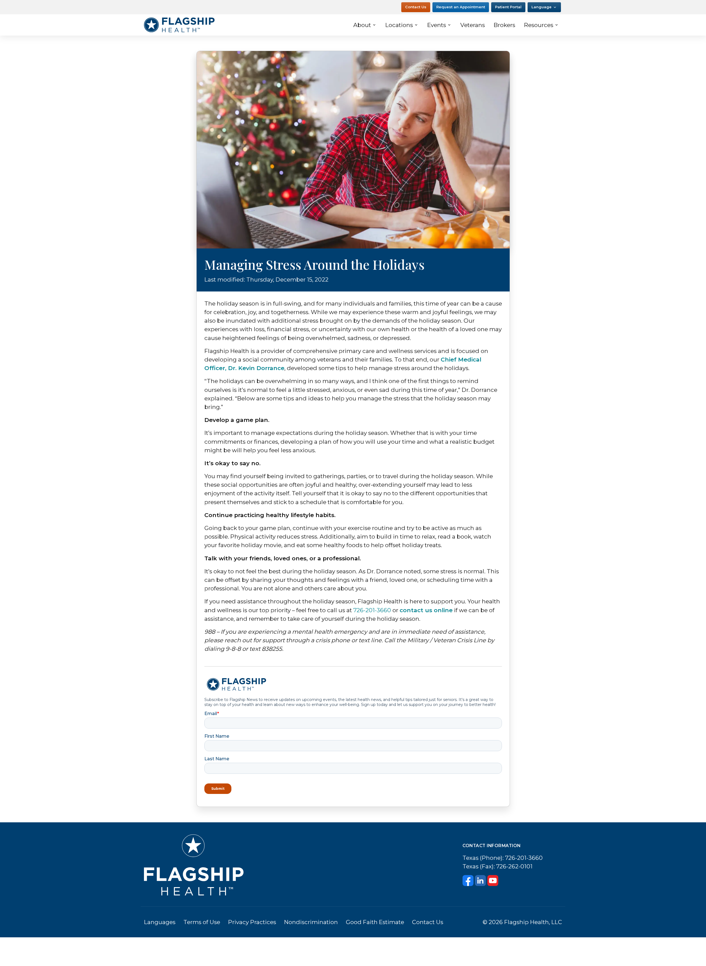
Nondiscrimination (311, 922)
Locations (399, 25)
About (362, 25)
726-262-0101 (514, 866)
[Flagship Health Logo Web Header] (179, 25)
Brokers (504, 25)
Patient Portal (508, 7)
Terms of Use (201, 922)
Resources (538, 25)
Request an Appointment (460, 7)
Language (541, 7)
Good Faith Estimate (375, 922)
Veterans (472, 25)
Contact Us (415, 7)
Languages (159, 922)
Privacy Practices (252, 922)
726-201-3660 (372, 610)
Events (436, 25)
